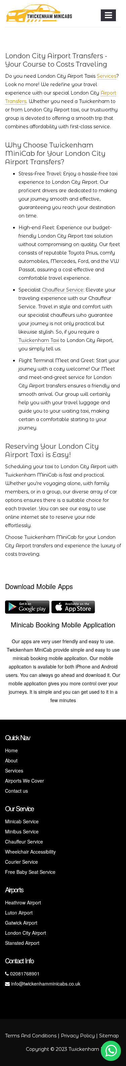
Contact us (16, 790)
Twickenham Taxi (38, 340)
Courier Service (21, 861)
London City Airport (25, 932)
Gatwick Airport (21, 922)
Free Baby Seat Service (30, 871)
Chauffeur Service (62, 290)
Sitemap (109, 1036)
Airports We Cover (24, 780)
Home (11, 750)
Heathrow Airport (23, 902)
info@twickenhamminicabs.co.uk (45, 983)
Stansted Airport (22, 942)
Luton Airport (19, 912)
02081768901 (24, 973)
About (11, 760)
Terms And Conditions (30, 1036)
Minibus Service (22, 831)
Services (106, 76)
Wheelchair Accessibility (30, 851)
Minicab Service (22, 821)
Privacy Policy (78, 1036)
